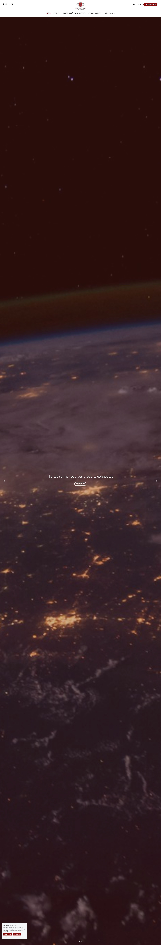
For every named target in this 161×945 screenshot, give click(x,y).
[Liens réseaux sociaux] (3, 4)
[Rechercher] (134, 4)
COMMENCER (80, 484)
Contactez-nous (150, 4)
